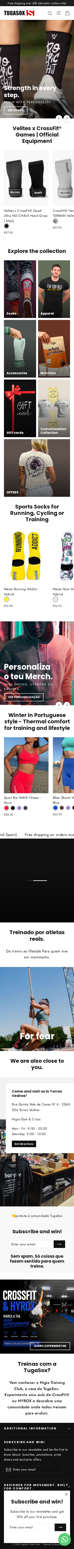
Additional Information (30, 1428)
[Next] (67, 118)
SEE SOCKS (15, 110)
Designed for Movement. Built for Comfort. (36, 1487)
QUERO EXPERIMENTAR (50, 1346)
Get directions (24, 1144)
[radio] (6, 226)
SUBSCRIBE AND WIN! (24, 1442)
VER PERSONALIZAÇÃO (24, 697)
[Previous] (59, 118)
